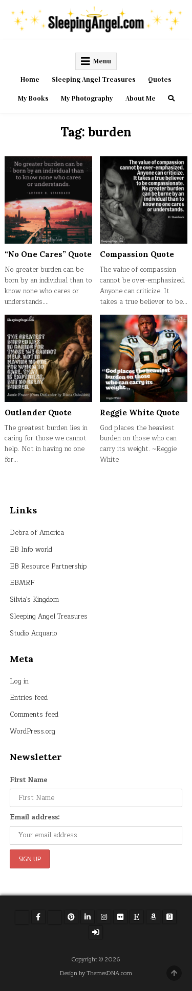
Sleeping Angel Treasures (94, 79)
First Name (29, 780)
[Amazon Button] (153, 917)
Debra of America (37, 532)
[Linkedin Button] (87, 917)
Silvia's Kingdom (34, 599)
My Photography (87, 98)
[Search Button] (171, 98)
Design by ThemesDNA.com (96, 973)
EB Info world (31, 549)
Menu (102, 61)
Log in (19, 681)
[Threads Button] (54, 917)
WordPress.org (32, 731)
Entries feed (29, 697)
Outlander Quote (38, 412)
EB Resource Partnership (48, 566)
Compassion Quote (137, 254)
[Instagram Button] (104, 917)
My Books (33, 98)
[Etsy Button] (136, 917)
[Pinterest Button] (71, 917)
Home (29, 79)
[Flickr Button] (120, 917)
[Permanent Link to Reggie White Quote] (143, 358)
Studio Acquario (33, 633)
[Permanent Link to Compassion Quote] (143, 200)
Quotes (160, 79)
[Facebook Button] (38, 917)
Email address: (35, 817)
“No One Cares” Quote (48, 254)
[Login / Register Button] (95, 932)
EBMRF (22, 582)
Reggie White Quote (140, 412)
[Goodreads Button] (169, 917)
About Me (140, 98)
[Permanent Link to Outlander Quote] (48, 358)
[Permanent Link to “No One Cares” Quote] (48, 200)
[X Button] (22, 917)
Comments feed (34, 714)
